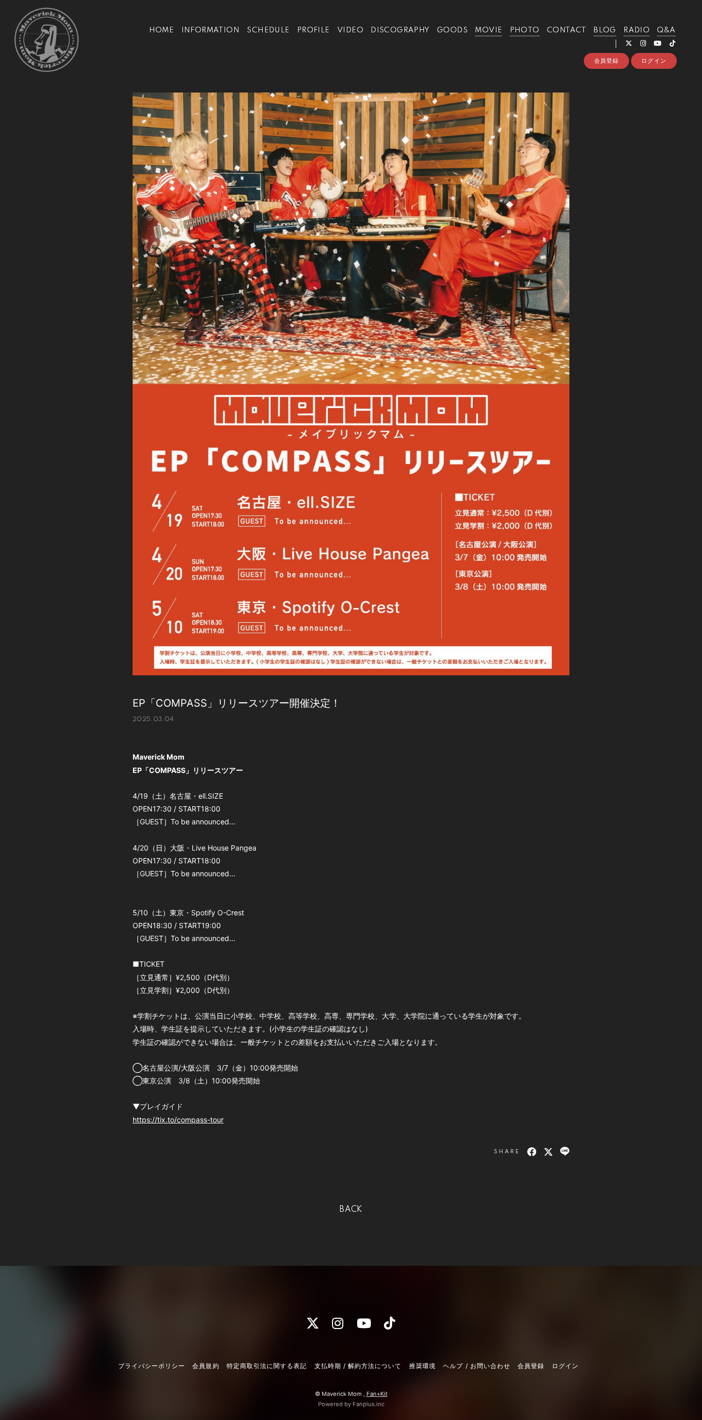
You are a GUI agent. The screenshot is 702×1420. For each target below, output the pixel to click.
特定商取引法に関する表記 (267, 1366)
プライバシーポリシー (151, 1366)
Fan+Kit (376, 1393)
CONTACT (566, 30)
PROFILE (313, 30)
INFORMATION (210, 30)
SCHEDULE (268, 30)
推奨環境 (422, 1366)
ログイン (653, 60)
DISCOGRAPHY (400, 30)
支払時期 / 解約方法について (358, 1366)
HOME (161, 30)
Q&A (666, 30)
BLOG (605, 30)
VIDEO (350, 30)
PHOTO (525, 30)
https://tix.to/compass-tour (178, 1119)
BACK (351, 1210)
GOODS (452, 30)
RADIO (636, 30)
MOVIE (488, 30)
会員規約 (205, 1366)
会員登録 (606, 60)
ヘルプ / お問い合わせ (476, 1366)
